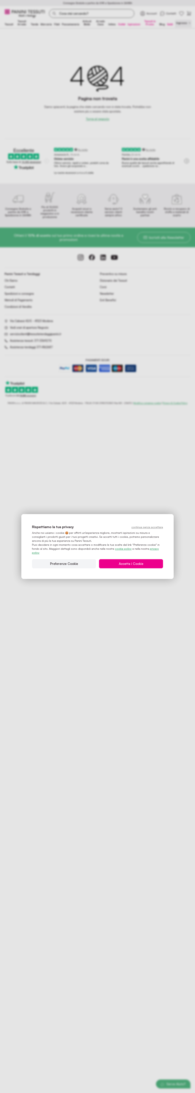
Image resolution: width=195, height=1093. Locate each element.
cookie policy (123, 548)
